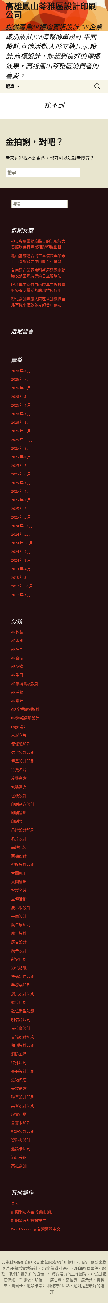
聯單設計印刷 (22, 1097)
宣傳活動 (19, 898)
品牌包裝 (19, 847)
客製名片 (19, 890)
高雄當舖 (19, 1166)
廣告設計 (19, 933)
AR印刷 (17, 640)
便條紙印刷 (20, 743)
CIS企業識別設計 (25, 709)
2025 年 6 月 (21, 474)
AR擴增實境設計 (25, 683)
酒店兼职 (19, 1157)
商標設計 (19, 855)
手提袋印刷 (20, 985)
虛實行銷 (19, 1114)
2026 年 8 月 (21, 370)
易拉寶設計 (20, 1028)
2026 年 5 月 (21, 396)
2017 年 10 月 (22, 586)
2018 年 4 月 (21, 568)
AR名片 (17, 649)
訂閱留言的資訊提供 (28, 1220)
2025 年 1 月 (21, 517)
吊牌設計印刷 (22, 830)
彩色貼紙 (19, 967)
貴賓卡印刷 (20, 1122)
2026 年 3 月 (21, 413)
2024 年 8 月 (21, 560)
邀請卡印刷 (20, 1148)
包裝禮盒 (19, 786)
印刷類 (17, 821)
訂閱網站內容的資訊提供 (32, 1211)
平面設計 (19, 916)
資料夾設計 (20, 1140)
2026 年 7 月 (21, 379)
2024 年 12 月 (22, 525)
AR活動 (17, 692)
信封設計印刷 (22, 752)
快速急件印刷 (22, 976)
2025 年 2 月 (21, 508)
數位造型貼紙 (22, 1010)
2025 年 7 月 (21, 465)
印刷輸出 (19, 812)
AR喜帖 (17, 657)
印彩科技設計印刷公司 (21, 1262)
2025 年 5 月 (21, 482)
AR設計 (17, 700)
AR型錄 (17, 666)
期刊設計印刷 (22, 1045)
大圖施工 (19, 873)
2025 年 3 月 (21, 499)
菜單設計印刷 (22, 1105)
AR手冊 (17, 674)
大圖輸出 (19, 881)
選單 (10, 86)
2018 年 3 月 (21, 577)
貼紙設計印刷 (22, 1131)
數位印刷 (19, 1002)
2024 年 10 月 (22, 542)
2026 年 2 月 (21, 422)
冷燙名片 (19, 769)
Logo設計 (19, 726)
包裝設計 (19, 795)
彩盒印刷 (19, 959)
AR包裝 (17, 631)
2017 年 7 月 (21, 594)
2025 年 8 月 (21, 456)
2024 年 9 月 (21, 551)
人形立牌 (19, 735)
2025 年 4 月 (21, 491)
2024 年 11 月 (22, 534)
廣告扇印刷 (20, 924)
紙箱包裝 (19, 1079)
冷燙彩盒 (19, 778)
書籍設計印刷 (22, 1036)
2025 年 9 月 (21, 448)
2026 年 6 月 (21, 387)
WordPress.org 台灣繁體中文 (35, 1229)
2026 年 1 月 (21, 430)
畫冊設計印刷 (22, 1071)
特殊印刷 (19, 1062)
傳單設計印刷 (22, 761)
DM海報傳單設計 (25, 718)
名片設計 (19, 838)
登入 (15, 1203)
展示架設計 (20, 907)
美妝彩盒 (19, 1088)
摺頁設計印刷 (22, 993)
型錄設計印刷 (22, 864)
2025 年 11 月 (22, 439)
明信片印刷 (20, 1019)
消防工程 (19, 1054)
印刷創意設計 (22, 804)
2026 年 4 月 (21, 405)
